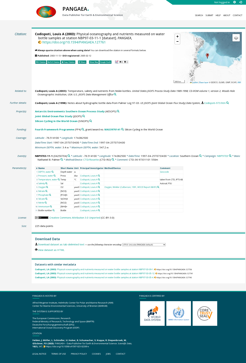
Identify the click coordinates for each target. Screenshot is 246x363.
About (226, 15)
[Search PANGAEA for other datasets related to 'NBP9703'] (230, 156)
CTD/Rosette (91, 159)
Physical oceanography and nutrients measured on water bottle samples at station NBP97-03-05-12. (95, 273)
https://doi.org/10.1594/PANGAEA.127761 (74, 42)
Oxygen (42, 187)
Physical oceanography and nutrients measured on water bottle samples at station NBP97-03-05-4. (94, 277)
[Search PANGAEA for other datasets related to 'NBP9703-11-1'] (69, 156)
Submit (209, 15)
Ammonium (43, 206)
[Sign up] (234, 2)
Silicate (41, 198)
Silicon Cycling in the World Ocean (56, 121)
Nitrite (41, 202)
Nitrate (41, 191)
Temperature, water (47, 179)
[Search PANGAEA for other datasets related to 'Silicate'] (46, 199)
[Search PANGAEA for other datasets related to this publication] (115, 94)
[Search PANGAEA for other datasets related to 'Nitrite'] (46, 203)
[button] (207, 56)
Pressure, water (45, 175)
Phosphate (43, 195)
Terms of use (58, 353)
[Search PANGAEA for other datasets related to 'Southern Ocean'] (200, 156)
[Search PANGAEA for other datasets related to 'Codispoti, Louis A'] (99, 176)
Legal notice (39, 353)
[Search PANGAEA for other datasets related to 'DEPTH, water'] (53, 172)
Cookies (96, 353)
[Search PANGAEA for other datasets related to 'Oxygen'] (47, 187)
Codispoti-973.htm (215, 103)
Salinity (41, 183)
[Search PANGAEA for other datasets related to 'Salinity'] (46, 183)
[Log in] (240, 2)
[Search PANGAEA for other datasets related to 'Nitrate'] (46, 191)
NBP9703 (222, 156)
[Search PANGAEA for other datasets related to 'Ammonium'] (51, 206)
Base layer (203, 82)
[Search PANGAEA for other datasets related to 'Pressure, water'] (55, 176)
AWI (239, 82)
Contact (237, 15)
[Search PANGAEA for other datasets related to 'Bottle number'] (54, 210)
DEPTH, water (44, 171)
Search (199, 15)
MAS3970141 (112, 129)
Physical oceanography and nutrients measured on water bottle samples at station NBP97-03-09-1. (94, 269)
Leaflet (195, 82)
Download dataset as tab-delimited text (61, 244)
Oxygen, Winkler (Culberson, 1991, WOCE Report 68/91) (130, 187)
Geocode (164, 171)
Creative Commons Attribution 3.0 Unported (74, 217)
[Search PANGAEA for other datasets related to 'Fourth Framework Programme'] (82, 129)
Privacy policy (79, 353)
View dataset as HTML (51, 250)
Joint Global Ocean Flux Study (53, 116)
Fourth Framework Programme (54, 129)
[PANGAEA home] (46, 8)
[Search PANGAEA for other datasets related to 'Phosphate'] (50, 195)
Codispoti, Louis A (49, 34)
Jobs (108, 353)
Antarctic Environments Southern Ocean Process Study (70, 111)
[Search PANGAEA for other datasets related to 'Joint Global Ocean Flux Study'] (83, 116)
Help (218, 15)
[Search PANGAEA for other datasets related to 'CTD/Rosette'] (113, 159)
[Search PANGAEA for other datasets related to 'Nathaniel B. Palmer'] (61, 159)
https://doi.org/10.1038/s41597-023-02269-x (67, 346)
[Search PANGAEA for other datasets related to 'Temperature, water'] (59, 179)
